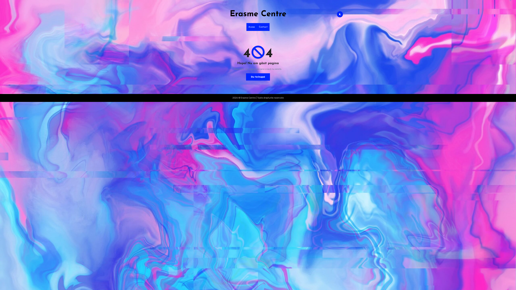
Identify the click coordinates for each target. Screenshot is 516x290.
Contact (263, 27)
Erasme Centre (258, 14)
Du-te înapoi (258, 77)
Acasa (251, 27)
